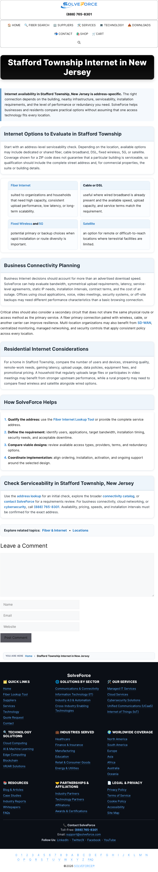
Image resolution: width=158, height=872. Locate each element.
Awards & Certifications (71, 811)
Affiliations (62, 805)
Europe (112, 751)
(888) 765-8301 (79, 14)
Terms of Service (119, 795)
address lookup (29, 496)
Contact (8, 723)
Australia (113, 768)
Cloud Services (117, 694)
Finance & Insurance (69, 745)
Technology (11, 712)
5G (41, 224)
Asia (110, 756)
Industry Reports (14, 801)
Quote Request (13, 717)
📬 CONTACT (63, 34)
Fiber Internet (20, 185)
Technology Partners (69, 799)
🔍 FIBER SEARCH (36, 25)
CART (98, 34)
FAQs (6, 813)
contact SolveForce (19, 501)
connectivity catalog (118, 496)
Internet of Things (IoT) (123, 712)
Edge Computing (14, 754)
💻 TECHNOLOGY (112, 25)
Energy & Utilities (67, 768)
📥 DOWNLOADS (139, 25)
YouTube (110, 840)
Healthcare (62, 739)
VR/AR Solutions (14, 766)
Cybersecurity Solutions (123, 700)
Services (9, 706)
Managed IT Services (121, 688)
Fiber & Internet (54, 530)
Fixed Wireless (21, 224)
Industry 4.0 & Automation (73, 700)
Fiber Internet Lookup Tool (73, 419)
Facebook (94, 840)
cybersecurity (15, 507)
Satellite (89, 224)
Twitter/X (78, 840)
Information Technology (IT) (74, 694)
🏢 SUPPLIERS (63, 25)
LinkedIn (63, 840)
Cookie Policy (116, 801)
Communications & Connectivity (77, 688)
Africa (111, 762)
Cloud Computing (15, 743)
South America (117, 745)
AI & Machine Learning (18, 749)
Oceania (112, 774)
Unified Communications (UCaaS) (130, 706)
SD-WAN (144, 323)
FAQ (90, 859)
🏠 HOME (14, 25)
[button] (79, 42)
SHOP (82, 34)
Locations (80, 530)
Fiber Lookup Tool (15, 694)
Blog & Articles (13, 790)
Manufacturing (65, 751)
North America (117, 739)
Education (62, 756)
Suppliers (9, 700)
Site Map (113, 813)
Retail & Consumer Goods (72, 762)
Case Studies (12, 795)
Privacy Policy (116, 790)
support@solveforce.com (83, 834)
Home (28, 655)
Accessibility (115, 807)
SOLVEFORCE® (84, 866)
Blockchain (10, 760)
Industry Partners (67, 793)
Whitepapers (11, 807)
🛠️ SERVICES (86, 25)
